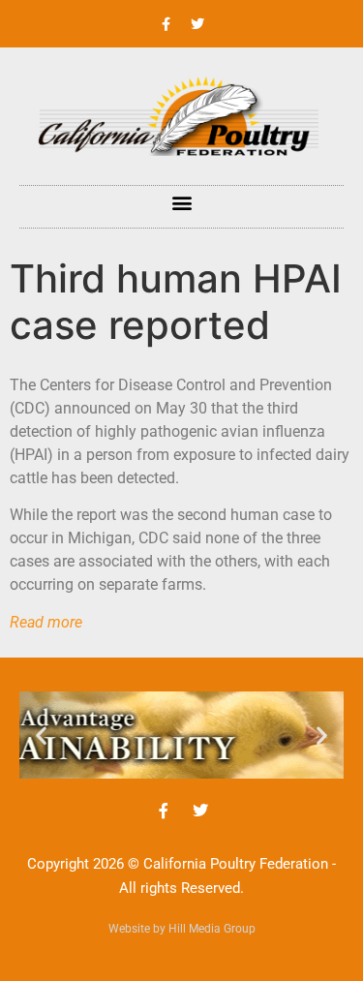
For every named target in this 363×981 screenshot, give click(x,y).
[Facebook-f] (165, 24)
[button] (181, 202)
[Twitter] (197, 24)
